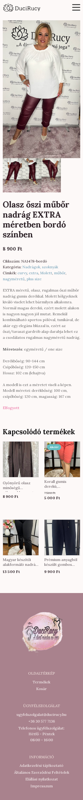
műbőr (59, 273)
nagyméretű (14, 279)
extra (33, 273)
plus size (34, 279)
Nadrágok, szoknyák (40, 267)
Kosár (41, 688)
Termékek (41, 682)
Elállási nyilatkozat (41, 779)
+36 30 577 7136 (41, 721)
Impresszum (41, 786)
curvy (22, 273)
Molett (46, 273)
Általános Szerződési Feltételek (41, 772)
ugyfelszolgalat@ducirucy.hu (41, 714)
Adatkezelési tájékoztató (41, 765)
